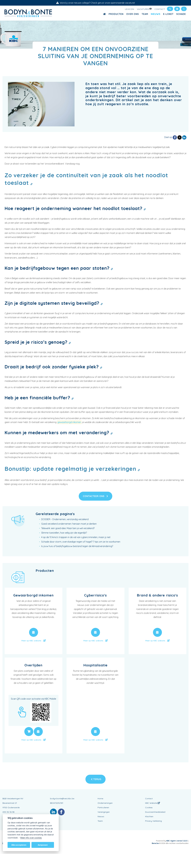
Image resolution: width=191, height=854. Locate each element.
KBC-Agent (171, 841)
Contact (160, 9)
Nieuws (155, 14)
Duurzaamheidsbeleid (155, 812)
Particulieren (103, 807)
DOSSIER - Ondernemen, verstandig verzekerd (65, 519)
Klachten (149, 816)
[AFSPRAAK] (33, 632)
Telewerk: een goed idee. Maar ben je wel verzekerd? (68, 528)
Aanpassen (43, 845)
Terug (97, 779)
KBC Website (151, 803)
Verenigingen (104, 812)
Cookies (149, 807)
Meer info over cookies (31, 837)
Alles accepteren (18, 845)
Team (145, 14)
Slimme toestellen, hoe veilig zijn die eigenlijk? (64, 532)
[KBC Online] (184, 9)
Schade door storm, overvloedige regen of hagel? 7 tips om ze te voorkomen (80, 541)
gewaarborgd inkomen (69, 422)
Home (100, 798)
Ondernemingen (105, 803)
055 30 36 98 (8, 812)
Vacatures (144, 9)
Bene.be (155, 843)
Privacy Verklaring (153, 821)
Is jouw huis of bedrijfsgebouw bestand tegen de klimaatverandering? (77, 546)
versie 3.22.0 (182, 841)
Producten (116, 14)
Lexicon (129, 9)
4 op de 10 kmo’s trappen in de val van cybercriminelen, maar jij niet (75, 537)
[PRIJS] (28, 731)
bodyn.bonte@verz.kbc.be (62, 798)
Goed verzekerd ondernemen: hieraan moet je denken (69, 523)
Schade (181, 14)
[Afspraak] (177, 9)
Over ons (132, 14)
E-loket (168, 14)
